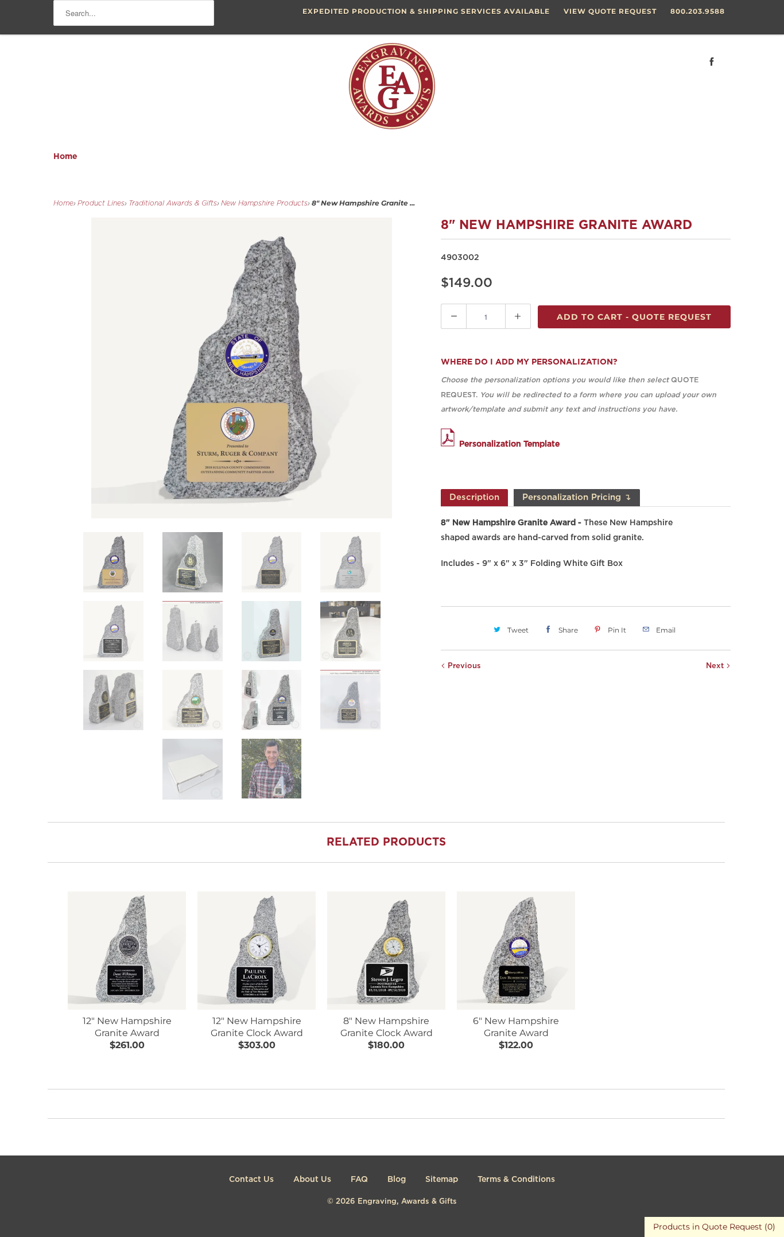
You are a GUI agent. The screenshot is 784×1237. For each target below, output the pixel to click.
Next (716, 666)
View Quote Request (610, 11)
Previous (463, 666)
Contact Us (251, 1179)
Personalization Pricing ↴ (576, 497)
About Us (312, 1179)
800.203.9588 (697, 11)
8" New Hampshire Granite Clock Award (386, 1026)
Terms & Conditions (516, 1179)
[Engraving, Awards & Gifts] (392, 90)
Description (474, 497)
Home (65, 156)
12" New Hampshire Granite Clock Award (257, 1026)
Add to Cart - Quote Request (634, 317)
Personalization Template (509, 444)
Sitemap (441, 1179)
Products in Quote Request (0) (714, 1227)
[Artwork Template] (450, 444)
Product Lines (101, 203)
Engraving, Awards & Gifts (407, 1202)
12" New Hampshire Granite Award (127, 1026)
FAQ (359, 1179)
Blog (396, 1179)
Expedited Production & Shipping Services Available (426, 11)
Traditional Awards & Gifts (173, 203)
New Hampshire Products (264, 203)
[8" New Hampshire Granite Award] (241, 368)
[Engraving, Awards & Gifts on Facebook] (711, 62)
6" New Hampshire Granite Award (516, 1026)
